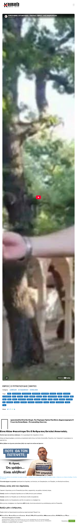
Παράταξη (16, 402)
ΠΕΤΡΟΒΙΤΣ (23, 402)
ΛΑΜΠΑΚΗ (62, 399)
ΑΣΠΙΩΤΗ (60, 393)
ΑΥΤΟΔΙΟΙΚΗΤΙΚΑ (7, 396)
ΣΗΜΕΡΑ (52, 402)
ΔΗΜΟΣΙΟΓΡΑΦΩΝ (52, 396)
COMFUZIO (13, 389)
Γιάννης (26, 396)
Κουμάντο (44, 399)
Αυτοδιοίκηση (67, 393)
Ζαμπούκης (37, 399)
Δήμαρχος (39, 396)
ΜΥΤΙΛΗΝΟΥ (69, 399)
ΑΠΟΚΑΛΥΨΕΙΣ (45, 393)
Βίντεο (14, 396)
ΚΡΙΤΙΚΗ (50, 399)
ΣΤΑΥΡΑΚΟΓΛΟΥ (59, 402)
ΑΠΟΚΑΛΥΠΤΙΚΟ (36, 393)
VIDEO (9, 393)
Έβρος (4, 399)
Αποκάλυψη (52, 393)
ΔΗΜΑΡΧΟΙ (32, 396)
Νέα (4, 402)
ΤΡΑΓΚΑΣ (67, 402)
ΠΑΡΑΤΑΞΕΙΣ (9, 402)
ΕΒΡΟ (72, 396)
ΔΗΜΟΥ (60, 396)
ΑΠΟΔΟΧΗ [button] (71, 521)
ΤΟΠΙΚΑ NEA (34, 389)
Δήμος (44, 396)
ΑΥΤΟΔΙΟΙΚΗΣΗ (23, 389)
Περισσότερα (65, 521)
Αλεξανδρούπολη (16, 393)
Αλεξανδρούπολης (26, 393)
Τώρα (4, 405)
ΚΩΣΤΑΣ (56, 399)
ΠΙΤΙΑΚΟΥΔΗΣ (39, 402)
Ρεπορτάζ (46, 402)
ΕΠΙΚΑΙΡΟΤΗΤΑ (22, 399)
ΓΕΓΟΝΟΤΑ (20, 396)
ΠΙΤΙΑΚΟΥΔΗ (31, 402)
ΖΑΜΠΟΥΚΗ (30, 399)
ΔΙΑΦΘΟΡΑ (66, 396)
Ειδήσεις (15, 399)
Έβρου (9, 399)
